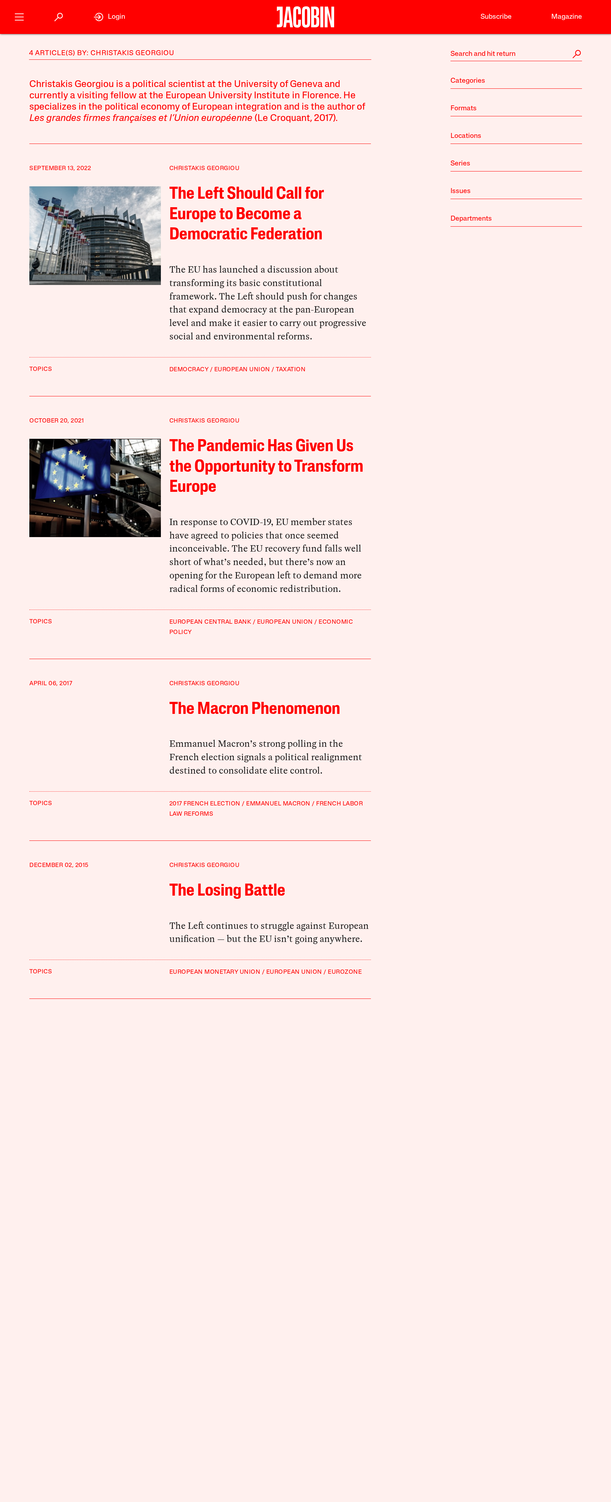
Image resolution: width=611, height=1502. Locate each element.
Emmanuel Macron (278, 804)
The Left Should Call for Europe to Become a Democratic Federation (246, 215)
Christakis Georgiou (204, 168)
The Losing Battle (227, 891)
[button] (19, 16)
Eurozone (345, 972)
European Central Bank (210, 622)
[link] (109, 17)
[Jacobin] (305, 17)
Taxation (291, 370)
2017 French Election (204, 804)
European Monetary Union (215, 972)
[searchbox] (516, 54)
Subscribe (496, 17)
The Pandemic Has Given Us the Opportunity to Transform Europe (266, 467)
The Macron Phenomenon (254, 709)
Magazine (566, 17)
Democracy (189, 370)
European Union (242, 370)
